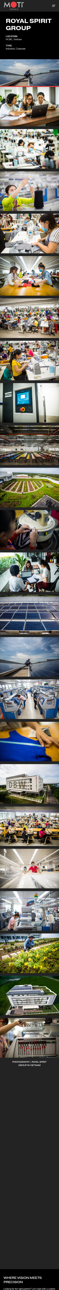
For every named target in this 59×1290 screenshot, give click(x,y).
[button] (53, 5)
